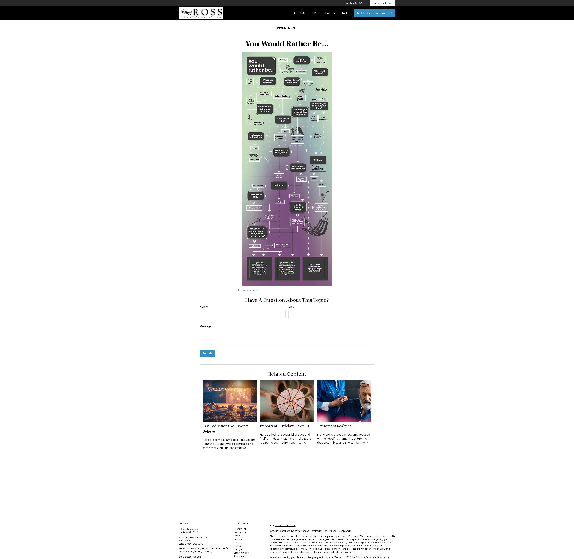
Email (292, 306)
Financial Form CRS (285, 525)
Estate (237, 535)
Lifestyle (238, 549)
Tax (235, 542)
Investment (240, 532)
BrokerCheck (344, 531)
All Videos (239, 556)
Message (206, 326)
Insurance (239, 539)
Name (204, 306)
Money (237, 546)
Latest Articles (241, 553)
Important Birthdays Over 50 (284, 426)
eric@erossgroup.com (190, 556)
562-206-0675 (356, 3)
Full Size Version (246, 290)
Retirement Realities (334, 426)
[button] (299, 13)
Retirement (240, 528)
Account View (384, 3)
